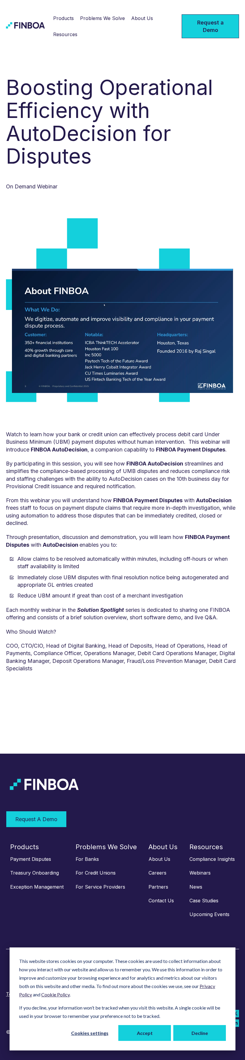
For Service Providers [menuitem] (100, 887)
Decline (200, 1033)
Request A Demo (36, 819)
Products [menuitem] (24, 847)
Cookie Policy (55, 994)
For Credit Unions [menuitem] (96, 873)
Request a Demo (210, 26)
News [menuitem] (195, 887)
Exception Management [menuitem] (37, 887)
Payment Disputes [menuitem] (30, 859)
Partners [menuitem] (158, 887)
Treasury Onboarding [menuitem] (34, 873)
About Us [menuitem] (162, 847)
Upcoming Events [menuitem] (209, 914)
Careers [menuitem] (157, 873)
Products (63, 18)
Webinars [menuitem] (200, 873)
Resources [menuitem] (206, 847)
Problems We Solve (102, 18)
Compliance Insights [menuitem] (212, 859)
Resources (65, 34)
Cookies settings (89, 1033)
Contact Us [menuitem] (161, 901)
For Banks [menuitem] (87, 859)
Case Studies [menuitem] (203, 901)
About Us (142, 18)
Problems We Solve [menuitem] (106, 847)
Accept (145, 1033)
